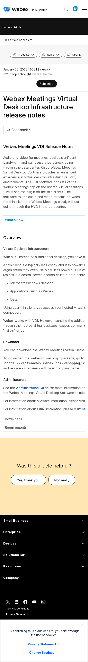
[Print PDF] (33, 84)
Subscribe (46, 83)
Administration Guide (32, 388)
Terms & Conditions (17, 608)
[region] (44, 640)
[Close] (82, 625)
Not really (61, 480)
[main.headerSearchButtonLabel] (66, 8)
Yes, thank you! (28, 480)
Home (6, 27)
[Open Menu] (84, 8)
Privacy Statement (17, 614)
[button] (75, 8)
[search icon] (66, 9)
